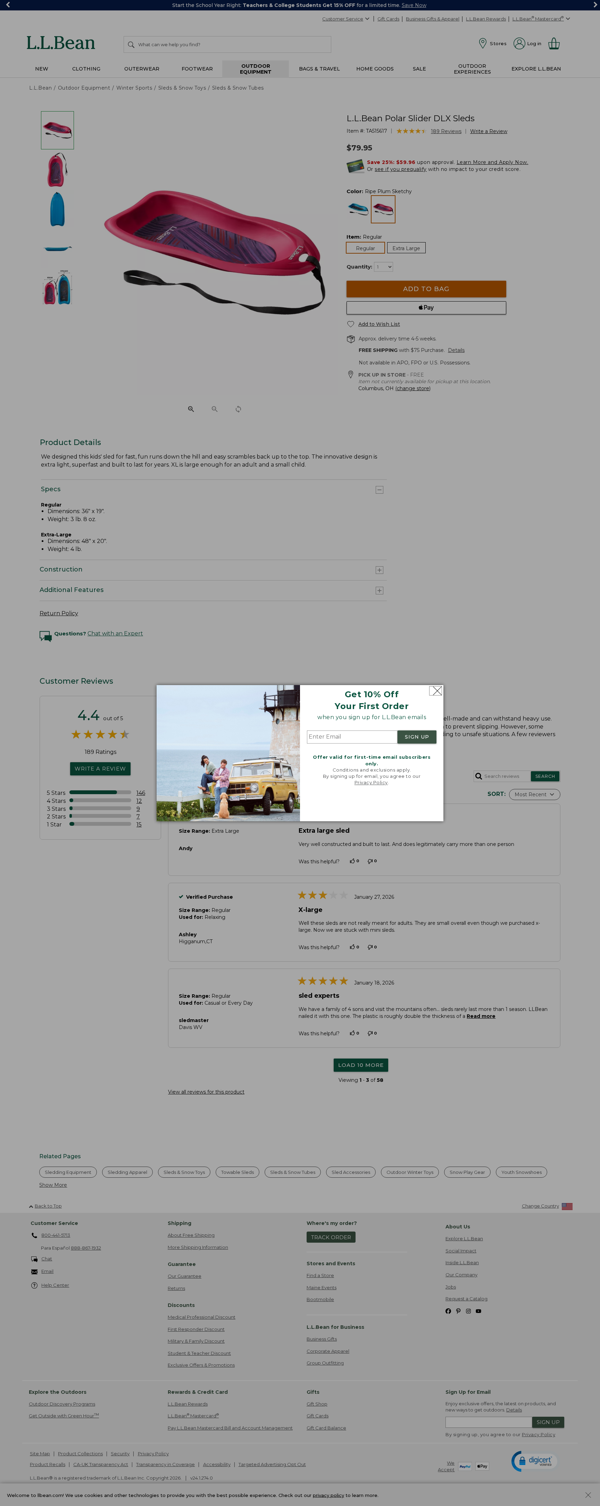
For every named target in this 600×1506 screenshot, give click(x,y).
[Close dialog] (436, 690)
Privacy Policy (371, 782)
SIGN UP (417, 737)
